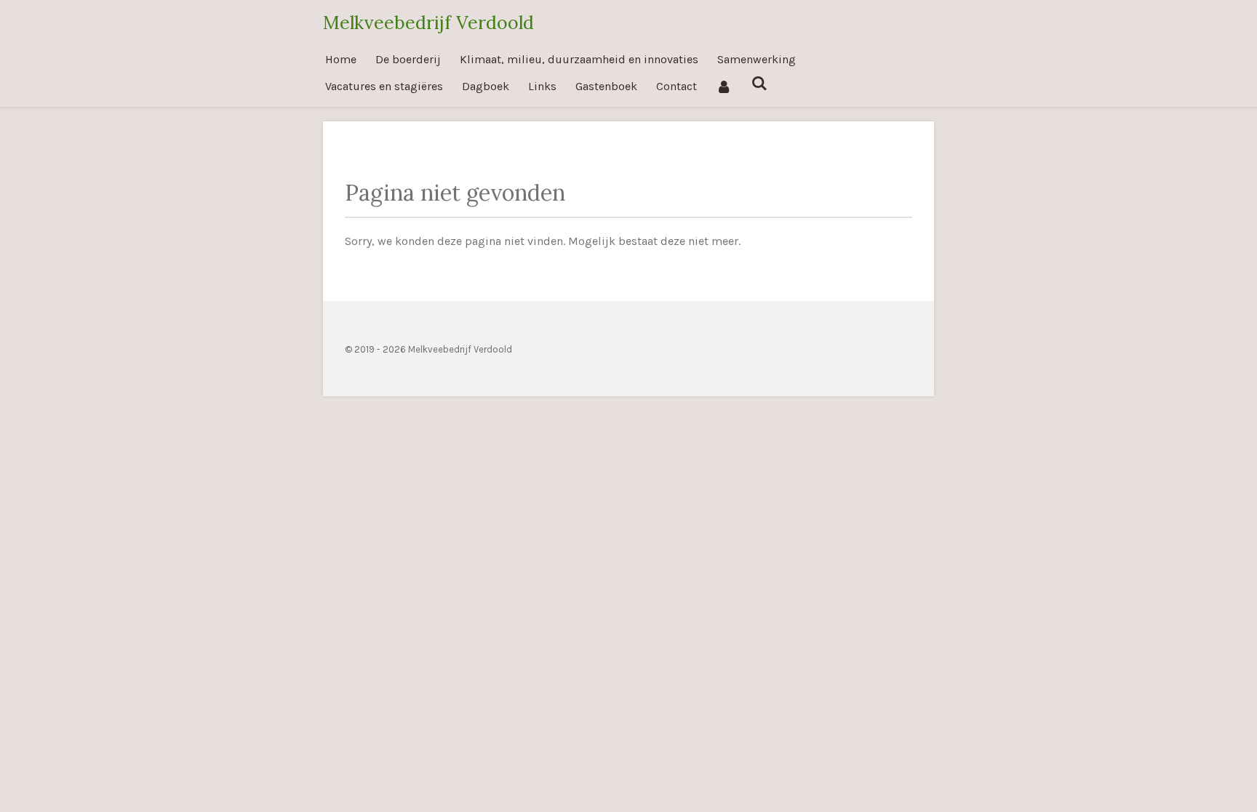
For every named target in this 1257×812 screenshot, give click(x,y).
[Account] (723, 86)
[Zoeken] (758, 83)
